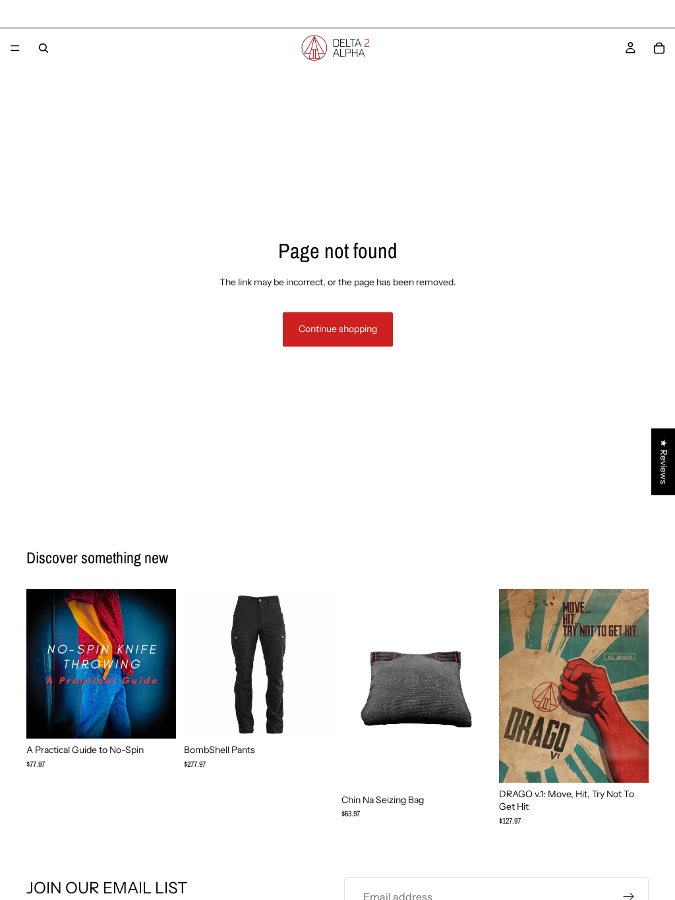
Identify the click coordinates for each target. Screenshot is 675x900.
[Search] (43, 48)
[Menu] (15, 48)
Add (166, 717)
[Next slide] (319, 664)
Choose (324, 717)
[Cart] (659, 48)
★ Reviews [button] (664, 461)
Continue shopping (338, 329)
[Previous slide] (198, 664)
